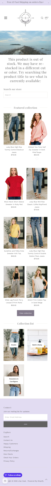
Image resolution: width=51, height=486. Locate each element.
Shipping (7, 447)
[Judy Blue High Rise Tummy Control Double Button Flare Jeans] (36, 233)
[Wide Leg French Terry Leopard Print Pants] (14, 282)
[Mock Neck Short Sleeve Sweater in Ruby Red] (14, 184)
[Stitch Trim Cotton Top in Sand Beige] (36, 282)
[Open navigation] (6, 18)
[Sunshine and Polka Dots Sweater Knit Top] (14, 233)
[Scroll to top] (46, 479)
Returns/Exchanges (11, 451)
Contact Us (8, 440)
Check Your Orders (11, 457)
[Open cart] (46, 18)
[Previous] (2, 2)
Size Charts (8, 454)
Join (25, 424)
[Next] (48, 2)
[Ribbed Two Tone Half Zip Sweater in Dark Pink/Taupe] (36, 129)
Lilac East (22, 481)
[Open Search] (42, 18)
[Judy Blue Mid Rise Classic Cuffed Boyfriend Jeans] (36, 184)
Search (6, 437)
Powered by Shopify (36, 481)
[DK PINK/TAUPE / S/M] (37, 158)
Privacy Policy (9, 461)
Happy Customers (11, 444)
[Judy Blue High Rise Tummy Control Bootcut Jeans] (14, 129)
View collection (25, 313)
